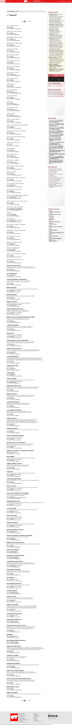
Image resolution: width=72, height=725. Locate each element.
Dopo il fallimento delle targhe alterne (16, 640)
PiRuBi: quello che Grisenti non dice (15, 542)
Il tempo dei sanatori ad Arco (55, 183)
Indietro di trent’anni (12, 393)
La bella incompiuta (53, 181)
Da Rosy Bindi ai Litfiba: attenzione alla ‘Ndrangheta (56, 70)
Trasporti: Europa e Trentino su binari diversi (17, 340)
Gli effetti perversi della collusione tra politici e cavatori (56, 66)
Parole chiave (11, 11)
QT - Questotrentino (53, 171)
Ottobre (54, 221)
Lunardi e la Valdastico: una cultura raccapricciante (19, 535)
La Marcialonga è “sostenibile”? (55, 170)
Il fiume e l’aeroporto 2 (12, 522)
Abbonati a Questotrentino (54, 89)
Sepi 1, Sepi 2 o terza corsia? (14, 265)
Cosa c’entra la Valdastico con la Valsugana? (18, 493)
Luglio (55, 226)
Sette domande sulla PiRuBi (13, 569)
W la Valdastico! (11, 577)
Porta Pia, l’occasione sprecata (55, 168)
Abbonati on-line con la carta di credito (56, 96)
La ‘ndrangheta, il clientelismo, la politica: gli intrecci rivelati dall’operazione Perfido (55, 32)
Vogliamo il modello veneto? (14, 646)
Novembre (51, 219)
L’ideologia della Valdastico (13, 663)
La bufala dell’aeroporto (12, 356)
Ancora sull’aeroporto (12, 273)
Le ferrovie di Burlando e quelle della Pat (17, 279)
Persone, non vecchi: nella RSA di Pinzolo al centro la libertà (56, 178)
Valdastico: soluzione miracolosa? (15, 529)
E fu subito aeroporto (12, 590)
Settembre (52, 224)
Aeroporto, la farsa (11, 596)
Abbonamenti (36, 719)
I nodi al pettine (10, 372)
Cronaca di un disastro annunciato (15, 435)
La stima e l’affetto (53, 172)
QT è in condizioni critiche (54, 83)
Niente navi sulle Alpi (12, 301)
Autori (35, 718)
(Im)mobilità (10, 634)
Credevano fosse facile (12, 365)
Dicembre (51, 216)
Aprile (53, 235)
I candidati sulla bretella (13, 325)
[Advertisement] (56, 107)
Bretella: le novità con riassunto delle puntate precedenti (21, 317)
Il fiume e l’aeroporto (12, 515)
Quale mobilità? (10, 456)
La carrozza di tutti (11, 508)
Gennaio (55, 214)
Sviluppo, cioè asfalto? (12, 692)
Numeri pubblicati (37, 715)
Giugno (53, 229)
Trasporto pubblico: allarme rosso (15, 308)
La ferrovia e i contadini (12, 655)
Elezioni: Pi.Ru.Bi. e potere (13, 686)
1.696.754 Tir (10, 471)
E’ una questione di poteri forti (14, 410)
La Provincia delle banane (13, 402)
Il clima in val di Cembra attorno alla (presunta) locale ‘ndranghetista (56, 22)
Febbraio (54, 211)
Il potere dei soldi (52, 184)
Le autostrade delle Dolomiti (14, 478)
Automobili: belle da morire (13, 501)
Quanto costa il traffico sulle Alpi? (15, 670)
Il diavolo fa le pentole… (13, 428)
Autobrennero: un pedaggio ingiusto (15, 555)
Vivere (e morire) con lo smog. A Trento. (16, 625)
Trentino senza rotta (12, 418)
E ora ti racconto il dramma (54, 180)
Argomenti (35, 717)
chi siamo (20, 720)
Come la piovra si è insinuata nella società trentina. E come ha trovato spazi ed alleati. (56, 35)
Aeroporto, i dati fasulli (12, 604)
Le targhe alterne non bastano (14, 613)
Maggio (56, 232)
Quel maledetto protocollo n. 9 (14, 583)
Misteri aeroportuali (11, 287)
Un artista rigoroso (53, 176)
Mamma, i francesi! (11, 486)
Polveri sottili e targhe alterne (14, 619)
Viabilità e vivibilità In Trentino (14, 463)
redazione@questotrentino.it (24, 719)
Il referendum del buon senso (14, 385)
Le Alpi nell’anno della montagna (15, 561)
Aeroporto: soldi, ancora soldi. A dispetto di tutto (19, 678)
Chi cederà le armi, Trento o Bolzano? (16, 442)
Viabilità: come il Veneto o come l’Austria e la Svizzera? (20, 450)
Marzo (55, 238)
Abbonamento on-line (37, 720)
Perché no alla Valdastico (13, 549)
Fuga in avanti (10, 333)
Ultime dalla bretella (12, 294)
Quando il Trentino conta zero (14, 348)
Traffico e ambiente (11, 378)
